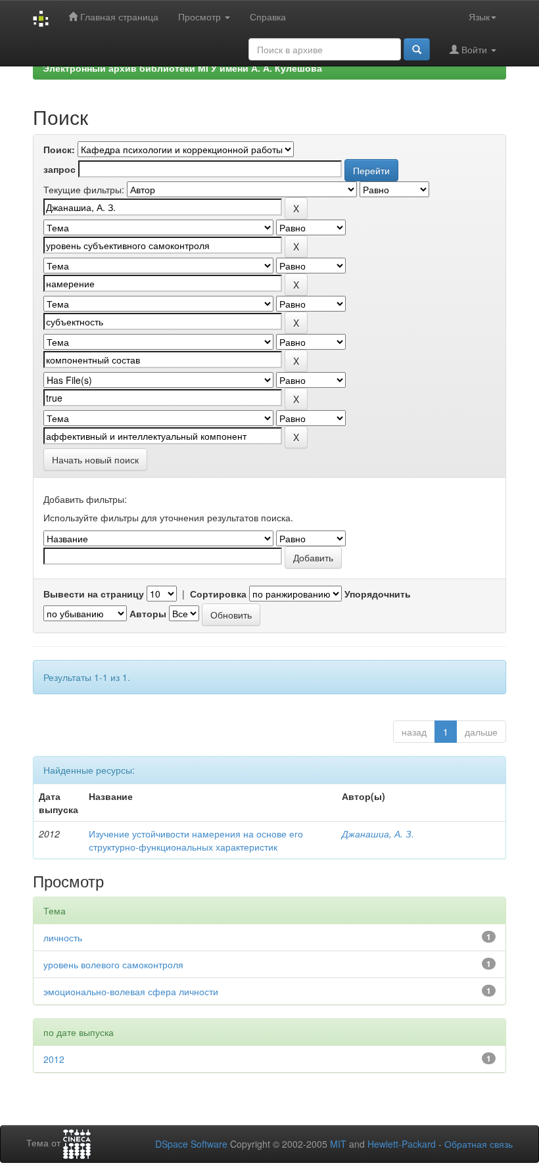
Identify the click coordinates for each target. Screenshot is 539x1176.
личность (62, 937)
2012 (53, 1059)
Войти (474, 49)
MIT (338, 1143)
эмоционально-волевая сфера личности (130, 991)
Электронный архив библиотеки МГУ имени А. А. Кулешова (182, 67)
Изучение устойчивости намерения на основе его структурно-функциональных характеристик (196, 840)
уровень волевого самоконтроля (113, 964)
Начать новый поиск (95, 459)
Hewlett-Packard (401, 1143)
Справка (268, 16)
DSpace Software (191, 1143)
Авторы (147, 613)
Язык (479, 16)
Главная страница (118, 16)
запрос (59, 169)
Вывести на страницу (93, 593)
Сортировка (218, 593)
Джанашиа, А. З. (378, 833)
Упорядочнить (377, 593)
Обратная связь (478, 1143)
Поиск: (59, 149)
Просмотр (200, 16)
